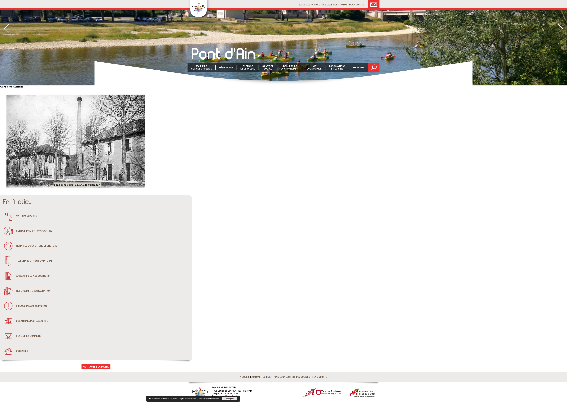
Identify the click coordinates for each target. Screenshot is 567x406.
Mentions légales (278, 377)
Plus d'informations (211, 399)
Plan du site (356, 4)
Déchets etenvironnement (290, 67)
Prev (6, 28)
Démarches (226, 67)
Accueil (304, 4)
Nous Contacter (373, 4)
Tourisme (358, 67)
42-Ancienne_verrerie (11, 86)
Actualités (318, 4)
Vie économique (314, 67)
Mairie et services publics (201, 67)
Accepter (230, 398)
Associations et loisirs (337, 67)
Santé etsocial (267, 67)
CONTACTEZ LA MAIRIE (96, 366)
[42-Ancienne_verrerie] (75, 194)
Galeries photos (337, 4)
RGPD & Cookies (301, 377)
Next (560, 28)
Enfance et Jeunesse (247, 67)
